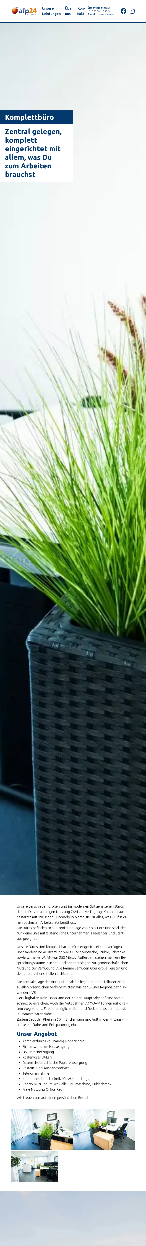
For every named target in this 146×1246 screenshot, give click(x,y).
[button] (42, 1129)
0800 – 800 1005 (106, 14)
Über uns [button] (69, 11)
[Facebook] (123, 11)
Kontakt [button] (81, 11)
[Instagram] (132, 11)
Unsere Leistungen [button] (51, 11)
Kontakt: (92, 14)
